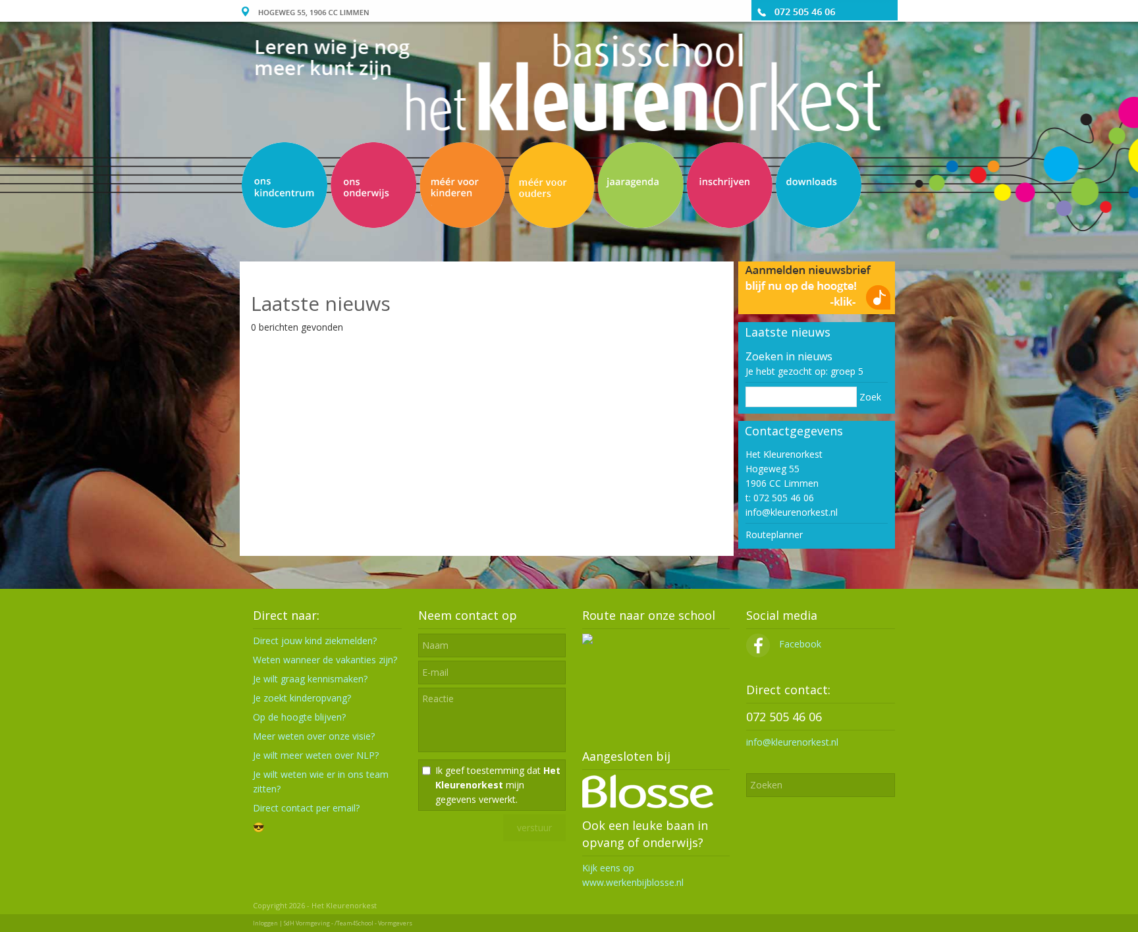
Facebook (798, 644)
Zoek (870, 397)
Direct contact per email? (306, 808)
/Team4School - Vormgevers (373, 923)
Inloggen (265, 923)
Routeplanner (774, 534)
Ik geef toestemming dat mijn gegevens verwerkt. (497, 785)
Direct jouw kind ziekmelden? (315, 640)
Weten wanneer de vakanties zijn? (325, 659)
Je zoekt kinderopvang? (302, 698)
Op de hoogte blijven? (299, 717)
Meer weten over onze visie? (314, 736)
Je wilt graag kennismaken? (310, 678)
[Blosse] (647, 804)
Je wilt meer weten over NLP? (316, 755)
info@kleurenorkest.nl (791, 512)
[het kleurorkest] (816, 293)
